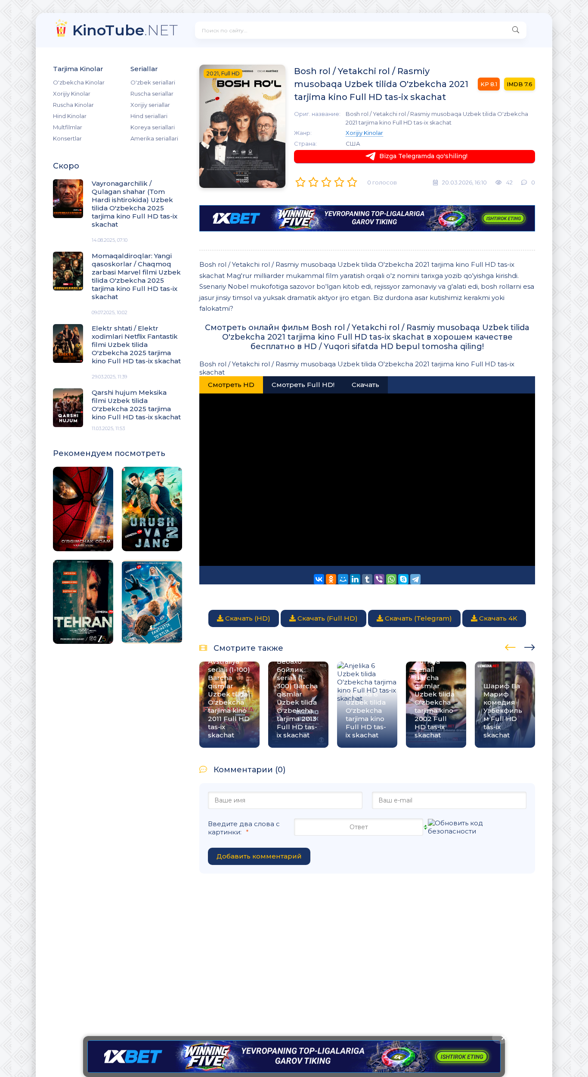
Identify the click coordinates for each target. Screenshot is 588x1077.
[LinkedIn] (355, 579)
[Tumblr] (367, 579)
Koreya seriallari (152, 127)
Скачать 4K (497, 618)
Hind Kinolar (70, 115)
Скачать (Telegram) (417, 618)
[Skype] (403, 579)
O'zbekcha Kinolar (79, 82)
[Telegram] (415, 579)
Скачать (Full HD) (327, 618)
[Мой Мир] (343, 579)
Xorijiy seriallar (150, 104)
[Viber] (379, 579)
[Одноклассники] (331, 579)
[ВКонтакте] (319, 579)
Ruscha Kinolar (73, 104)
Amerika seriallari (154, 138)
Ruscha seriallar (151, 93)
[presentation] (510, 646)
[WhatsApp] (391, 579)
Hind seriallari (148, 115)
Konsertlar (67, 138)
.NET (125, 30)
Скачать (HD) (246, 618)
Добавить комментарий (259, 856)
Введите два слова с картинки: (244, 828)
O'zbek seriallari (152, 82)
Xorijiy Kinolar (71, 93)
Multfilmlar (67, 127)
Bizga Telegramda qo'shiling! (423, 156)
